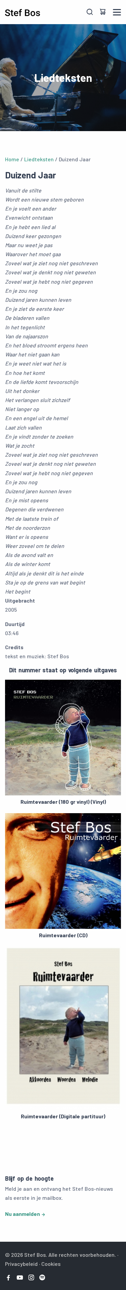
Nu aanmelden (22, 1214)
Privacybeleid (21, 1263)
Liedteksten (39, 159)
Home (12, 159)
